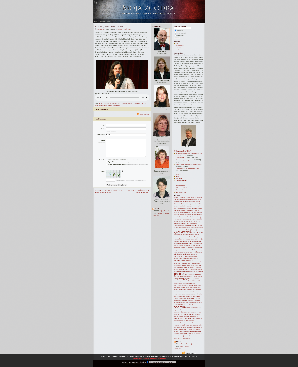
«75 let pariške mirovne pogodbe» (186, 197)
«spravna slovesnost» (180, 310)
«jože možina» (198, 232)
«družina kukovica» (179, 217)
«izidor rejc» (186, 227)
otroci (184, 269)
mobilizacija (181, 252)
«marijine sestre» (179, 243)
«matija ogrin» (183, 245)
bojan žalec (111, 103)
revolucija (188, 287)
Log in (108, 21)
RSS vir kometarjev (144, 114)
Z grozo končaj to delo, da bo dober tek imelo (188, 164)
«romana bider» (197, 289)
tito (199, 314)
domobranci (178, 210)
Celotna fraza (180, 35)
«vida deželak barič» (180, 325)
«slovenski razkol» (180, 305)
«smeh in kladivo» (191, 305)
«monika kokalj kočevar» (183, 261)
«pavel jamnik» (197, 269)
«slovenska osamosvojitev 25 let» (189, 298)
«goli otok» (186, 221)
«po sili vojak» (195, 271)
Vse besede (179, 30)
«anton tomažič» (184, 203)
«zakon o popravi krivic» (181, 331)
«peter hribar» (178, 271)
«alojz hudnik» (198, 199)
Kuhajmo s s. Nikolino (182, 188)
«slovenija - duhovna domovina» (185, 294)
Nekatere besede (181, 33)
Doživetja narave (180, 185)
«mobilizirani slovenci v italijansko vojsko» (186, 258)
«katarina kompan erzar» (181, 237)
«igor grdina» (190, 223)
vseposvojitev (182, 329)
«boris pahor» (178, 208)
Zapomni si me (112, 162)
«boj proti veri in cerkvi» (194, 206)
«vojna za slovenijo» (195, 325)
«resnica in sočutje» (179, 287)
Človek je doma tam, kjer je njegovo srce (187, 168)
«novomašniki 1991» (192, 265)
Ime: (103, 125)
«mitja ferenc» (194, 250)
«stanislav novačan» (193, 310)
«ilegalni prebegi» (185, 225)
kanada (197, 234)
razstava (185, 285)
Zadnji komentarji (181, 180)
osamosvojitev (180, 45)
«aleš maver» (183, 199)
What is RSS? (155, 215)
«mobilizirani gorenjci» (191, 256)
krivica (188, 239)
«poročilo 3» (188, 274)
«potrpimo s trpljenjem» (182, 279)
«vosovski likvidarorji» (182, 327)
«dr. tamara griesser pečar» (193, 215)
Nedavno (178, 174)
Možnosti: (102, 160)
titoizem (176, 316)
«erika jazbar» (178, 219)
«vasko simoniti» (191, 323)
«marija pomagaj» (185, 241)
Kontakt (102, 21)
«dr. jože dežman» (197, 212)
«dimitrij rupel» (198, 208)
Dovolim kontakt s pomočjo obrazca (117, 164)
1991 (175, 197)
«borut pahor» (186, 208)
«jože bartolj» (193, 230)
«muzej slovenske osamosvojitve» (190, 263)
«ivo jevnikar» (178, 228)
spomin (179, 307)
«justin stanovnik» (188, 235)
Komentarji (167, 211)
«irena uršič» (194, 225)
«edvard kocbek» (190, 217)
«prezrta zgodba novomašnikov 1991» (185, 281)
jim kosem (137, 103)
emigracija (198, 217)
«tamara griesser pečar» (188, 312)
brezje (192, 208)
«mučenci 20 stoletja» (180, 265)
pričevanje (186, 283)
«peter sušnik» (186, 271)
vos (175, 327)
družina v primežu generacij (124, 103)
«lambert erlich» (194, 239)
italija (200, 225)
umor (186, 321)
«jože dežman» (183, 232)
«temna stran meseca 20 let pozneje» (186, 314)
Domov (96, 21)
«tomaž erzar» (188, 316)
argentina (191, 203)
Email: (103, 129)
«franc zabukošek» (197, 219)
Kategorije (179, 178)
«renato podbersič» (195, 285)
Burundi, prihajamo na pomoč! (184, 160)
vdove (198, 323)
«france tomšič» (178, 221)
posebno (178, 47)
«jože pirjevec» (178, 234)
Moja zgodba (180, 190)
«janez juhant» (183, 230)
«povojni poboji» (194, 278)
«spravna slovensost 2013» (193, 307)
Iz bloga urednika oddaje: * (182, 151)
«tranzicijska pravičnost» (187, 318)
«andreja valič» (178, 201)
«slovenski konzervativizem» (194, 302)
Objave (162, 211)
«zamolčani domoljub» (194, 331)
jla (188, 230)
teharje (199, 312)
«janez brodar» (194, 227)
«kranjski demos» (179, 239)
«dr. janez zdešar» (185, 212)
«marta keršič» (188, 243)
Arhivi (177, 176)
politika (179, 274)
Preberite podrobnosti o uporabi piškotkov (149, 358)
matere (196, 243)
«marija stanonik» (195, 241)
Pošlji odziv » (128, 29)
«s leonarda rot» (178, 291)
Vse (177, 43)
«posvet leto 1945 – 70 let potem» (192, 276)
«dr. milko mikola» (179, 214)
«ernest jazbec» (186, 219)
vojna (187, 325)
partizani (189, 269)
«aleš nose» (190, 199)
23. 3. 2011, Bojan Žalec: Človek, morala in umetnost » (138, 191)
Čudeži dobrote (180, 157)
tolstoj (181, 316)
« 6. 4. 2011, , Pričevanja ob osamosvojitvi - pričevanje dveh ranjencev (108, 191)
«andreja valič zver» (189, 202)
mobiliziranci (188, 252)
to (179, 316)
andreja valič (103, 103)
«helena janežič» (195, 221)
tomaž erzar (116, 106)
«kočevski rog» (194, 237)
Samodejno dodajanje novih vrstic (117, 160)
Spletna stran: (101, 135)
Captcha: (102, 171)
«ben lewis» (182, 206)
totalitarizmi (120, 29)
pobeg (201, 271)
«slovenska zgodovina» (180, 300)
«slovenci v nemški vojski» (191, 291)
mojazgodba (101, 29)
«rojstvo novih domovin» (185, 289)
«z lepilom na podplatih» (193, 329)
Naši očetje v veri (181, 192)
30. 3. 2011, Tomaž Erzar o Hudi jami (109, 26)
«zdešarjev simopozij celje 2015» (184, 334)
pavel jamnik (108, 106)
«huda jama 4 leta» (180, 223)
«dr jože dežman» (187, 210)
